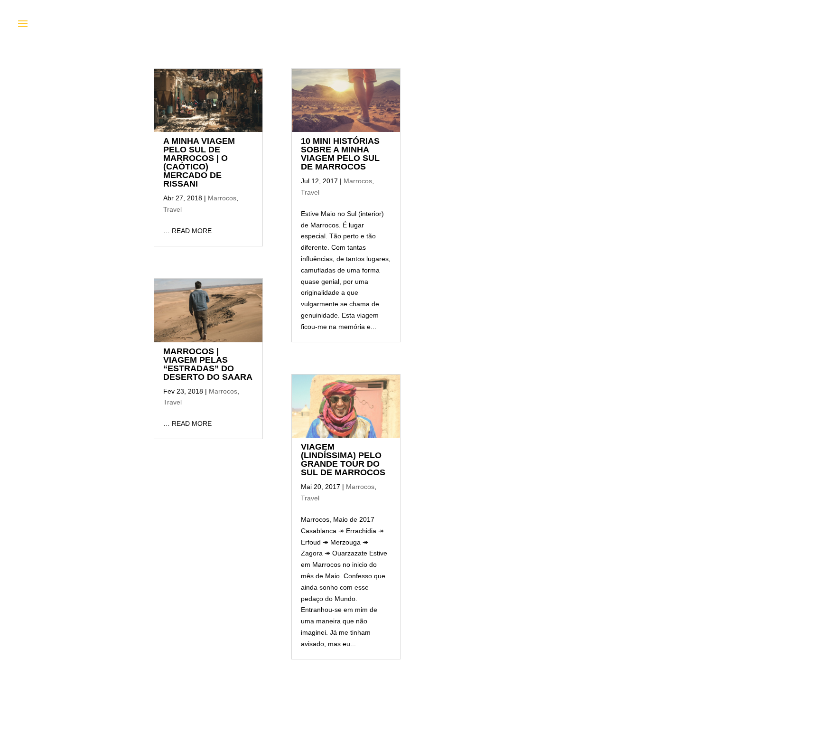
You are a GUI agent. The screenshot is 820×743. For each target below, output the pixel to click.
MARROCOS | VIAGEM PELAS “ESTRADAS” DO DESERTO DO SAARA (207, 364)
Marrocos (222, 198)
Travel (172, 209)
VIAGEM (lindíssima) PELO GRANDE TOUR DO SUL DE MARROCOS (343, 459)
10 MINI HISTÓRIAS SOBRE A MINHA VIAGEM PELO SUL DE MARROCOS (340, 153)
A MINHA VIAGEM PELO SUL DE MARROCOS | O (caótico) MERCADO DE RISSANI (199, 162)
